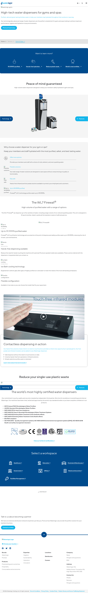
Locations (48, 552)
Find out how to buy (9, 28)
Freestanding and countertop (11, 564)
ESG (68, 560)
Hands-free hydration (33, 66)
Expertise (26, 552)
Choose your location (10, 544)
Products (5, 561)
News (68, 555)
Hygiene (26, 555)
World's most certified (72, 66)
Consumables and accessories (11, 569)
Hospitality (5, 567)
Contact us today (8, 527)
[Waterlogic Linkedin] (10, 548)
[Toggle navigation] (86, 3)
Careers (47, 560)
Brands (4, 552)
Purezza (4, 558)
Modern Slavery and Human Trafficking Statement (71, 591)
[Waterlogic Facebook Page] (3, 548)
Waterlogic (5, 555)
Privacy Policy (45, 591)
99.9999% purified (14, 66)
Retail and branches (74, 471)
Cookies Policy (53, 591)
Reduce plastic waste (52, 66)
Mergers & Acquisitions (74, 558)
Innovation (26, 563)
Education (46, 463)
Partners (69, 580)
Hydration (26, 560)
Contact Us (70, 575)
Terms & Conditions (35, 591)
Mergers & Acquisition (73, 583)
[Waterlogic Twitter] (7, 548)
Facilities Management (17, 478)
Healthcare (17, 463)
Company (70, 552)
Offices (46, 471)
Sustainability (27, 558)
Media (68, 578)
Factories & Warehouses (75, 463)
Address (69, 564)
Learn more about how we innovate (15, 363)
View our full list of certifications (44, 441)
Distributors (48, 556)
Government (18, 471)
